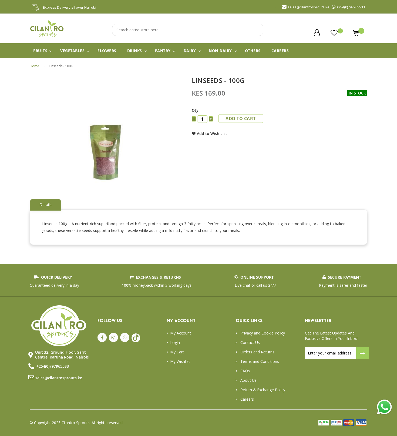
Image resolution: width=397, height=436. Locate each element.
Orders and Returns (256, 351)
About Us (248, 380)
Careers (246, 399)
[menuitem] (41, 50)
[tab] (45, 205)
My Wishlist (180, 361)
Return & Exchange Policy (262, 389)
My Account (180, 333)
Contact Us (249, 342)
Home (34, 66)
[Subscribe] (362, 353)
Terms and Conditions (259, 361)
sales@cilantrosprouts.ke (58, 377)
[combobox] (187, 30)
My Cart (177, 351)
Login (175, 342)
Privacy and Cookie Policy (262, 333)
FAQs (244, 370)
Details (45, 204)
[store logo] (47, 37)
